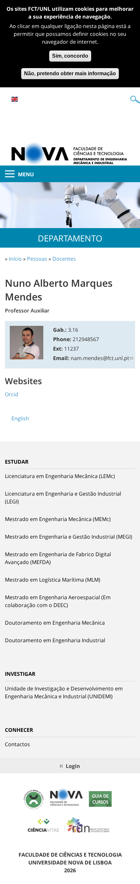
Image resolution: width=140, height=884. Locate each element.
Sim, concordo (70, 56)
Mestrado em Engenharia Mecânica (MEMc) (58, 519)
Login (73, 766)
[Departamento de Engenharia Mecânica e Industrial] (70, 153)
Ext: (58, 348)
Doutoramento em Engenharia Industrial (55, 640)
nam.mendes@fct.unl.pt (100, 358)
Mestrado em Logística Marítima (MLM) (52, 579)
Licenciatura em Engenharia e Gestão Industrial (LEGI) (63, 497)
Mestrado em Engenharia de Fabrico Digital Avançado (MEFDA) (58, 558)
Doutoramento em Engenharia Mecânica (55, 622)
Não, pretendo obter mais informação (70, 73)
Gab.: (60, 329)
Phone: (62, 339)
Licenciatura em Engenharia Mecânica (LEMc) (60, 476)
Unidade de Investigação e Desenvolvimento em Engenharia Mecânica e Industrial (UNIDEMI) (64, 692)
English (14, 99)
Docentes (64, 258)
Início (15, 258)
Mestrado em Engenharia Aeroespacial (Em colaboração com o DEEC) (58, 601)
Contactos (17, 744)
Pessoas (37, 258)
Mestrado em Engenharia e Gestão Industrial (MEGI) (68, 536)
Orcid (11, 394)
